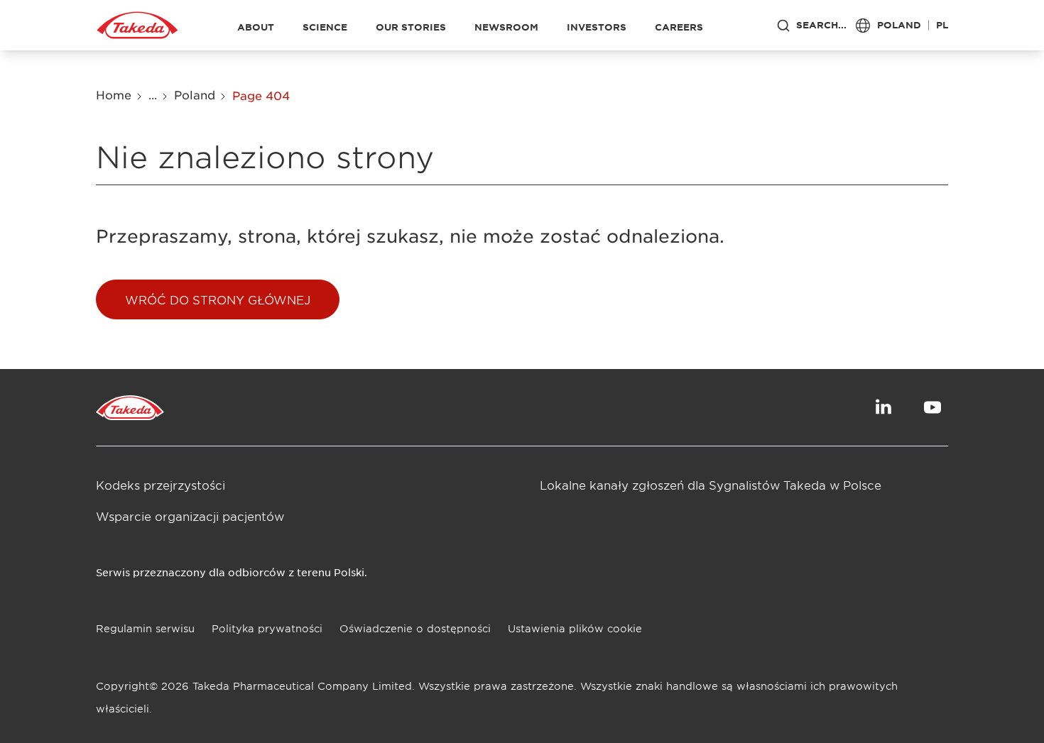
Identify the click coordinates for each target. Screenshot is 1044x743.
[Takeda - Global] (137, 25)
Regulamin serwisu (145, 628)
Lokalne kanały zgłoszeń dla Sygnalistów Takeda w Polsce (710, 485)
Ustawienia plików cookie (575, 628)
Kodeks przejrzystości (160, 485)
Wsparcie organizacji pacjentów (190, 516)
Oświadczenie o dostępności (415, 628)
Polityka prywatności (267, 628)
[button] (217, 299)
